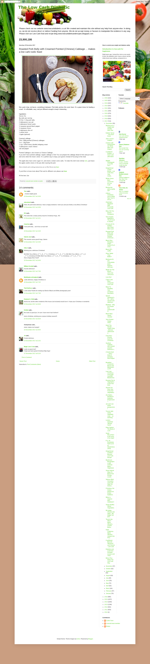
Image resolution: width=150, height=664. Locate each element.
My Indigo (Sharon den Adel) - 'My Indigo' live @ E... (110, 514)
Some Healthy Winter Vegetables (110, 506)
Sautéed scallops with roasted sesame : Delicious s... (110, 346)
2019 (106, 116)
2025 (106, 100)
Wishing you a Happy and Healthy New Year (110, 128)
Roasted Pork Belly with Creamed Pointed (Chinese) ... (110, 235)
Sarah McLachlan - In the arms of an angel (110, 435)
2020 (106, 113)
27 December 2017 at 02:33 (32, 353)
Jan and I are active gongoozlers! (110, 406)
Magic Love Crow (29, 346)
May (107, 583)
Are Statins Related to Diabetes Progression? (110, 398)
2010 (106, 612)
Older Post (92, 361)
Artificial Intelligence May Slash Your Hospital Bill (124, 179)
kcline (78, 639)
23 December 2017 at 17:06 (32, 271)
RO (25, 213)
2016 (106, 597)
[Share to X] (51, 181)
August (108, 575)
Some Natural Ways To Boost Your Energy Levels (110, 474)
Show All (129, 198)
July (107, 578)
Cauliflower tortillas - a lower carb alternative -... (110, 155)
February (109, 591)
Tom (25, 191)
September (109, 571)
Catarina (26, 224)
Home (58, 361)
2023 (106, 105)
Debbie (26, 310)
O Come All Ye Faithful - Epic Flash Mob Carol (110, 226)
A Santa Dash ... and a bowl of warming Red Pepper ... (110, 356)
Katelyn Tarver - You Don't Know (110, 134)
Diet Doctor (122, 134)
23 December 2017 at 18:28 (32, 304)
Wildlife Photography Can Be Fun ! (110, 163)
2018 (106, 118)
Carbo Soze (109, 620)
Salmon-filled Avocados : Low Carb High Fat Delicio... (110, 483)
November (109, 566)
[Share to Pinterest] (56, 181)
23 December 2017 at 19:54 (32, 330)
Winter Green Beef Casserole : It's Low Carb (110, 182)
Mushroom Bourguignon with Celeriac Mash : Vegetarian (110, 464)
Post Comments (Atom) (34, 364)
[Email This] (47, 181)
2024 (106, 103)
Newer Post (23, 361)
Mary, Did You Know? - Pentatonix (110, 212)
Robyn (108, 626)
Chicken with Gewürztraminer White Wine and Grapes (110, 146)
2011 (106, 609)
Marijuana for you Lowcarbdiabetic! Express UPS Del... (110, 263)
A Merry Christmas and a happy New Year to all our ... (110, 196)
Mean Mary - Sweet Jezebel (109, 315)
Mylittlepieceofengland (31, 277)
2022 (106, 108)
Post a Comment (27, 357)
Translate (125, 103)
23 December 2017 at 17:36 (32, 293)
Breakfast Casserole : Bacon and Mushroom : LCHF (110, 366)
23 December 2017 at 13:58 (32, 207)
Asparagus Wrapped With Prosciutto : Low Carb (110, 205)
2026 (106, 98)
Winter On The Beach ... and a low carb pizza (110, 272)
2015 (106, 599)
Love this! (108, 277)
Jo (24, 335)
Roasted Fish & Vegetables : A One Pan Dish (110, 383)
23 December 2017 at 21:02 (32, 340)
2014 (106, 602)
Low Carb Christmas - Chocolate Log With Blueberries (110, 375)
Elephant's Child (29, 299)
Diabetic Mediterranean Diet (123, 174)
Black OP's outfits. (109, 250)
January (108, 593)
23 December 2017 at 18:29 (32, 319)
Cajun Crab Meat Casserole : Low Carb (110, 282)
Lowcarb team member (113, 623)
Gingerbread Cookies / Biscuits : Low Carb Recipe (109, 454)
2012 (106, 607)
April (107, 586)
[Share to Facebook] (53, 181)
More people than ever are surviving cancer (124, 149)
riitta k (26, 248)
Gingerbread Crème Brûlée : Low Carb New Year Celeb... (110, 172)
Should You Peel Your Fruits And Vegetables (110, 390)
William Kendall (28, 266)
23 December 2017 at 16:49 (32, 260)
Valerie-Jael (27, 237)
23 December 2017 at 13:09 (32, 196)
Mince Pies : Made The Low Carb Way (109, 560)
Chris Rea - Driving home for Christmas (109, 338)
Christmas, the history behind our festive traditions (110, 492)
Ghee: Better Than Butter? (109, 255)
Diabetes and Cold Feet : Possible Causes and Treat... (110, 552)
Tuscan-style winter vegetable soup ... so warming (109, 414)
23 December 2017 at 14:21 (32, 218)
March (108, 588)
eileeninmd (27, 202)
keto (86, 161)
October (108, 568)
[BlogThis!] (49, 181)
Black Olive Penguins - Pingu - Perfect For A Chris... (110, 244)
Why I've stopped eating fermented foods (123, 193)
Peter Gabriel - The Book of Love (110, 429)
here (57, 167)
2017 (106, 121)
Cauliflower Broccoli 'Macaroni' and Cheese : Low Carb (110, 544)
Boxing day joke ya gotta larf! (110, 189)
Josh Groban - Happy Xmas (110, 321)
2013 (106, 604)
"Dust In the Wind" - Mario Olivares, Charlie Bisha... (109, 523)
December (109, 123)
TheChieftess (28, 288)
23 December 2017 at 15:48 (32, 242)
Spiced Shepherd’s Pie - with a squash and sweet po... (110, 299)
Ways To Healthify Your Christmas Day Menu (110, 290)
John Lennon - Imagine (110, 139)
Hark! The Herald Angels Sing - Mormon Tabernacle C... (110, 329)
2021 (106, 111)
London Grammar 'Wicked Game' (109, 422)
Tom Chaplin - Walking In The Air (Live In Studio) (110, 219)
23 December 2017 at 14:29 (32, 231)
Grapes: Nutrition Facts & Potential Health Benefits (123, 163)
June (107, 580)
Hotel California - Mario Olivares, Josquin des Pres (110, 533)
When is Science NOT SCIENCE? (110, 500)
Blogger (90, 639)
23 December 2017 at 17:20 (32, 282)
